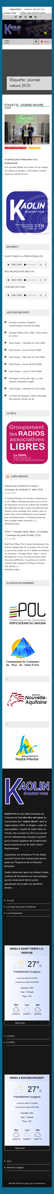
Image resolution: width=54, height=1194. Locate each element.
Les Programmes (14, 913)
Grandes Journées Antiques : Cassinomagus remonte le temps (24, 324)
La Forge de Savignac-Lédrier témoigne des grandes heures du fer (27, 397)
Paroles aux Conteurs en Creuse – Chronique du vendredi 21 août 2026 (23, 487)
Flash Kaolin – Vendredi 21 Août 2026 (27, 343)
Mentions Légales (15, 1167)
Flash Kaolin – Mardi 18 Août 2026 (25, 364)
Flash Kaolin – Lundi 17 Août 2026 (25, 371)
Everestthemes (39, 1183)
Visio (9, 1161)
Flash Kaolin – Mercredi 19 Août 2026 (27, 357)
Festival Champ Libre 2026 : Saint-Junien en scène (28, 334)
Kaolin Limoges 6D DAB (16, 148)
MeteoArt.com (32, 1023)
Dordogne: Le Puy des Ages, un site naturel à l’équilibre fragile (26, 380)
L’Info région (19, 476)
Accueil (10, 900)
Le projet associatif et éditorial (21, 906)
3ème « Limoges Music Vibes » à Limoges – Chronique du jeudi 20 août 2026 (26, 533)
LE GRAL (11, 1042)
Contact (10, 1036)
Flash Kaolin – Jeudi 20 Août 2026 (25, 350)
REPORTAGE (35, 148)
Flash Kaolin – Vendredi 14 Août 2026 (27, 388)
